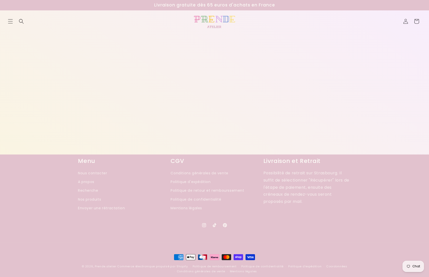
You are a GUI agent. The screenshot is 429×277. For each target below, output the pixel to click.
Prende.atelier (105, 266)
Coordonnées (336, 266)
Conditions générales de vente (199, 173)
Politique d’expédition (305, 266)
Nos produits (89, 199)
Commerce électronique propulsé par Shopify (152, 266)
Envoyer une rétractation (101, 208)
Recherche (88, 190)
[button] (10, 21)
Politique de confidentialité (196, 199)
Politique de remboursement (215, 266)
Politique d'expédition (191, 181)
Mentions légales (186, 208)
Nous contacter (92, 173)
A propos (86, 181)
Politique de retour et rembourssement (207, 190)
